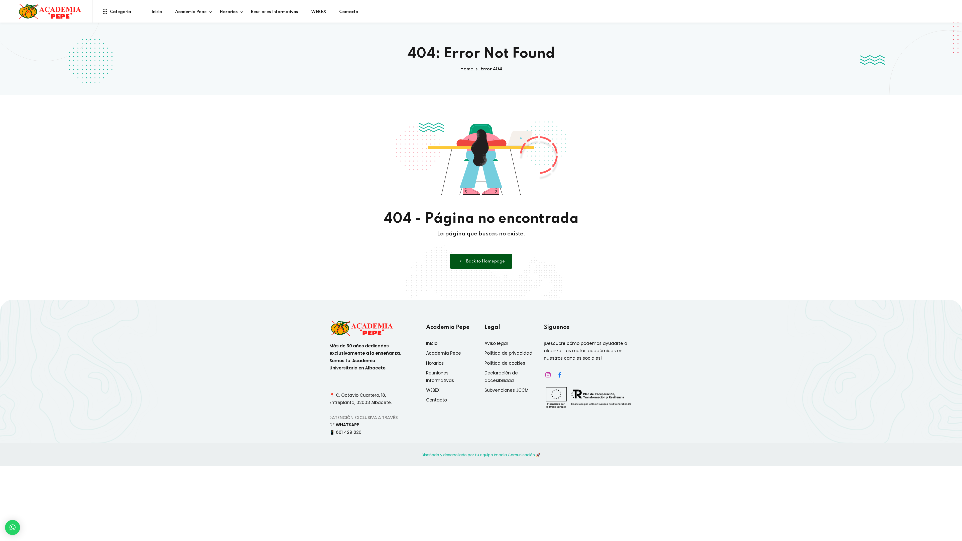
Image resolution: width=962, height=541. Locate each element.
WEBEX (318, 12)
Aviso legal (496, 343)
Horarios (229, 12)
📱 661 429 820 (346, 432)
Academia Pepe (191, 12)
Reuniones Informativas (274, 12)
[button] (12, 527)
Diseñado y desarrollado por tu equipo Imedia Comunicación (478, 454)
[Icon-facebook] (558, 374)
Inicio (157, 12)
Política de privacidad (508, 353)
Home (466, 69)
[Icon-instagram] (546, 374)
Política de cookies (505, 363)
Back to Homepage (485, 261)
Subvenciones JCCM (506, 390)
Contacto (348, 12)
